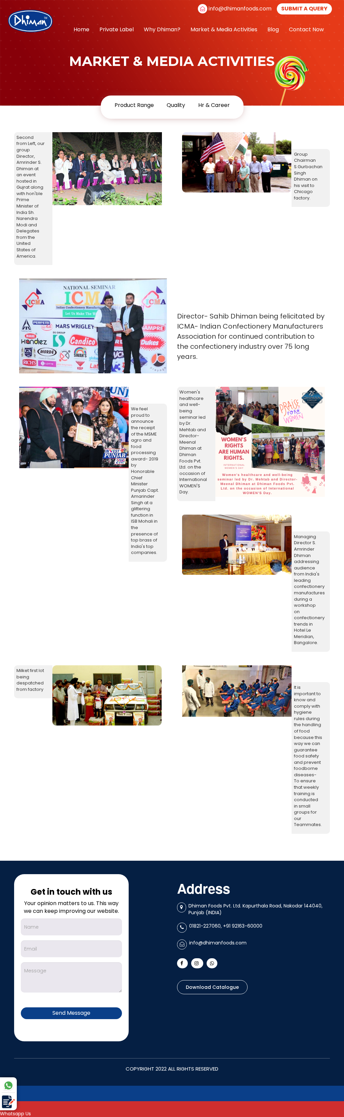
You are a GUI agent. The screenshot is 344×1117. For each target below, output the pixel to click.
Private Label (116, 29)
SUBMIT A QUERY (304, 8)
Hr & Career (214, 105)
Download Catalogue (212, 987)
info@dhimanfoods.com (240, 8)
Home (81, 29)
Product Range (134, 105)
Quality (176, 105)
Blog (273, 29)
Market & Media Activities (223, 29)
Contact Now (306, 29)
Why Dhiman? (162, 29)
